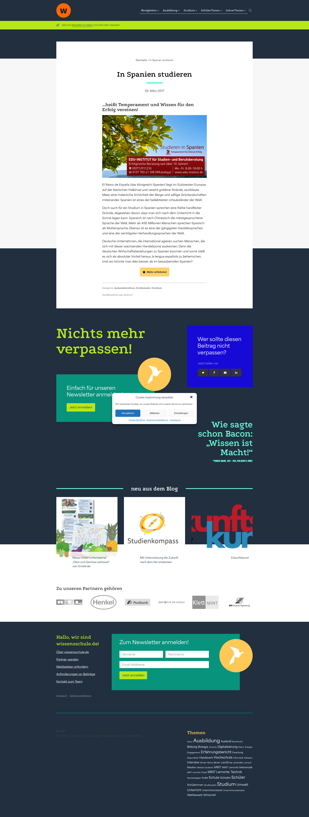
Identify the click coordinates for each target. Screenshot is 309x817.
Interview (193, 762)
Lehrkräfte (238, 762)
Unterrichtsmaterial (212, 790)
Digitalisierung (228, 746)
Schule (214, 777)
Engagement (193, 752)
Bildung (192, 746)
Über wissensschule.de (72, 652)
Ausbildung (206, 740)
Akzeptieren (128, 413)
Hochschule (223, 757)
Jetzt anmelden (133, 675)
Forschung (237, 752)
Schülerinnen (195, 784)
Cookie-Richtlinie (137, 420)
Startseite (141, 60)
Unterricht (194, 790)
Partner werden (67, 659)
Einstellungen (181, 413)
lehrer (217, 762)
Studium (156, 287)
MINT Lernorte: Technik (225, 772)
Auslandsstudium (124, 287)
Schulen (225, 777)
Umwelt (242, 784)
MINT (217, 767)
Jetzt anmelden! (80, 407)
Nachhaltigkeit (194, 778)
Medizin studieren (205, 767)
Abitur (189, 742)
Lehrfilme (226, 762)
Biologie (203, 746)
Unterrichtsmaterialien (234, 790)
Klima (210, 762)
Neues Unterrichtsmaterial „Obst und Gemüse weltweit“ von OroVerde (91, 562)
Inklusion (248, 758)
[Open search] (250, 10)
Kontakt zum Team (69, 681)
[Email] (225, 372)
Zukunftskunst (240, 557)
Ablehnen (154, 413)
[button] (192, 397)
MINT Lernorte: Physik (197, 772)
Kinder (203, 762)
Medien (191, 767)
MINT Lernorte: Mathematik (237, 767)
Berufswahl (237, 742)
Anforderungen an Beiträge (75, 674)
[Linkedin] (236, 372)
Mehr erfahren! (157, 271)
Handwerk (206, 757)
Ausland (226, 741)
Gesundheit (193, 758)
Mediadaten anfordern (72, 666)
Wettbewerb (194, 795)
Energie (248, 747)
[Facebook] (214, 372)
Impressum (175, 420)
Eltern (241, 747)
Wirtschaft (209, 795)
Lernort (247, 762)
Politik (205, 778)
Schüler (238, 777)
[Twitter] (203, 372)
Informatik (238, 758)
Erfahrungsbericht (216, 752)
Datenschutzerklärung (157, 420)
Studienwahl (143, 287)
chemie (213, 747)
